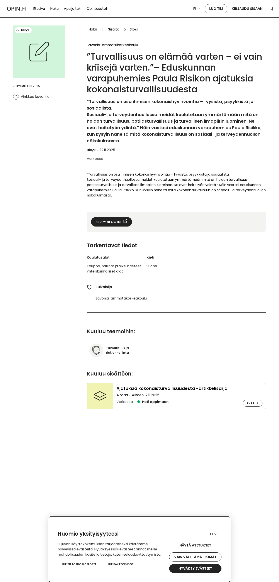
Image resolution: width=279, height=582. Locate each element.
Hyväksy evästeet (195, 568)
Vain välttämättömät (195, 556)
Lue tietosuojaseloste (79, 564)
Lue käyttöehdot (121, 564)
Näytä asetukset (195, 545)
